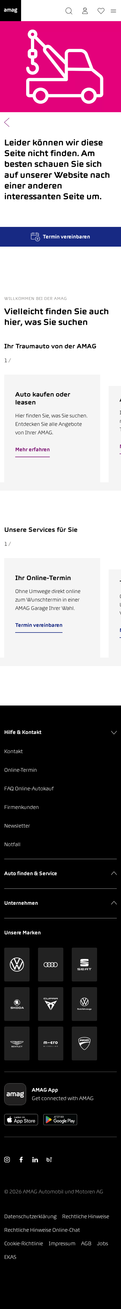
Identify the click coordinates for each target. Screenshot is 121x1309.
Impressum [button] (62, 1243)
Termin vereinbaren (66, 236)
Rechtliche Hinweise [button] (85, 1216)
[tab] (53, 486)
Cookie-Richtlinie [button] (23, 1243)
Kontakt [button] (13, 751)
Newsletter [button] (17, 825)
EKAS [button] (10, 1257)
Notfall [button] (12, 844)
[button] (10, 10)
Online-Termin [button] (20, 770)
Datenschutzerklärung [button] (30, 1216)
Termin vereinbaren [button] (38, 625)
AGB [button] (86, 1243)
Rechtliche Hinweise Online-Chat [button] (42, 1230)
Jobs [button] (102, 1243)
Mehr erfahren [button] (32, 449)
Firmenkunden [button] (21, 807)
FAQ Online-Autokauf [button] (29, 788)
